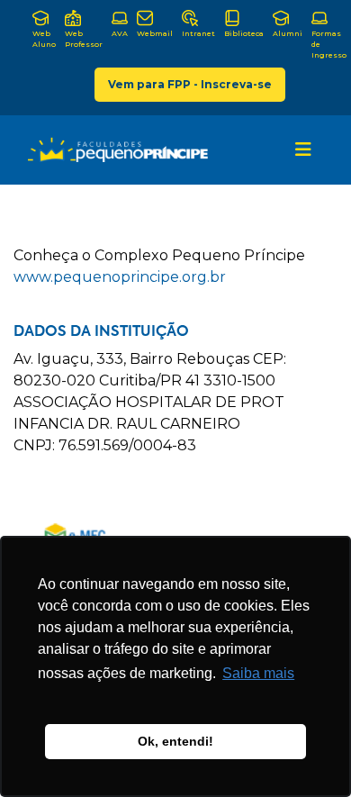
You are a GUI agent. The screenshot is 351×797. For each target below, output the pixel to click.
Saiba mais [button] (258, 673)
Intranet (198, 33)
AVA (120, 33)
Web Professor (84, 39)
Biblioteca (244, 33)
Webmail (155, 33)
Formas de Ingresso (328, 44)
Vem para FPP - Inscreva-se (190, 84)
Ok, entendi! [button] (175, 741)
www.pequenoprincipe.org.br (120, 276)
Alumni (287, 33)
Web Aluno (44, 39)
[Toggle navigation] (303, 149)
